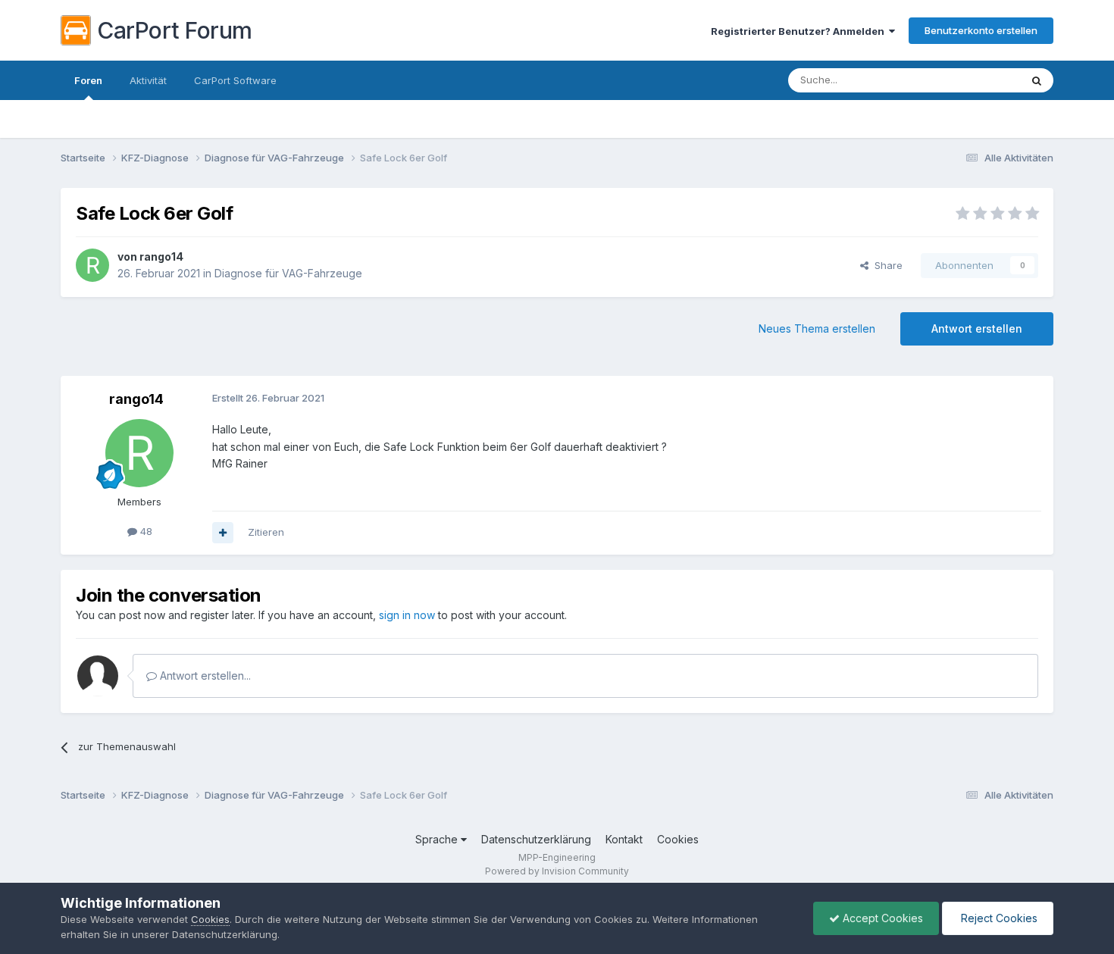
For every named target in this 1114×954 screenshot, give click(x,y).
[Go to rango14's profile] (92, 265)
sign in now (407, 614)
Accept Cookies (881, 918)
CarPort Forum (174, 30)
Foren (88, 80)
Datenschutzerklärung (536, 839)
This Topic (976, 80)
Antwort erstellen (976, 328)
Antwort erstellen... (204, 675)
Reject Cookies (997, 918)
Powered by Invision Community (557, 871)
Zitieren (266, 532)
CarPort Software (235, 80)
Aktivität (148, 80)
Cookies (678, 839)
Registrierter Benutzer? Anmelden (800, 31)
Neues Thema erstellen (817, 328)
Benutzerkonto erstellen (981, 30)
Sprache (438, 839)
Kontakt (624, 839)
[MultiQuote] (222, 532)
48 (144, 531)
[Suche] (1036, 80)
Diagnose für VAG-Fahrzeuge (288, 273)
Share (885, 265)
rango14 (161, 256)
